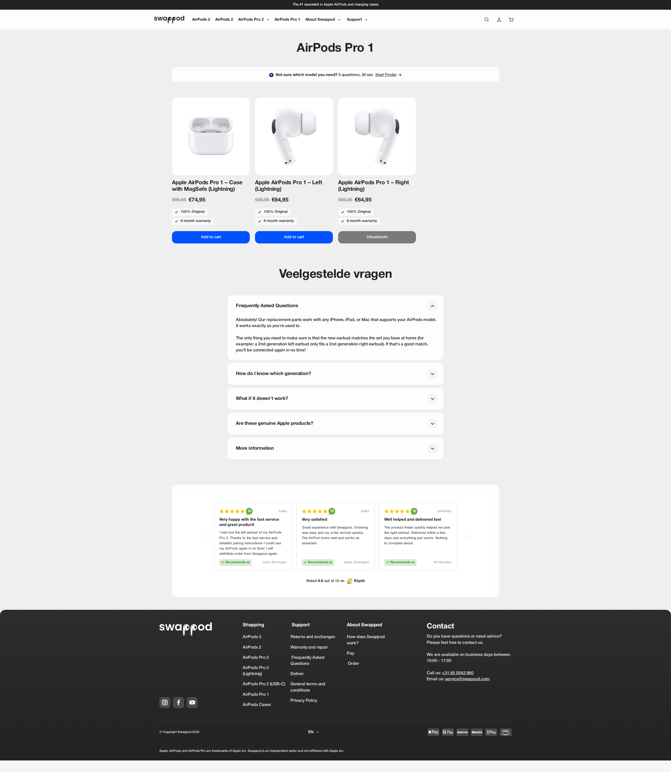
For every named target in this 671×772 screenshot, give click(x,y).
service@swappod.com (467, 679)
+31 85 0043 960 (458, 673)
